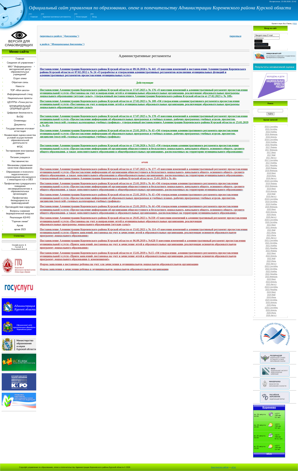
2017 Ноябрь (271, 163)
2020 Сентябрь (271, 220)
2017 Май (271, 155)
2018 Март (271, 173)
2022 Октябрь (271, 269)
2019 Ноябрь (271, 204)
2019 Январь (271, 183)
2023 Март (271, 279)
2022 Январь (271, 251)
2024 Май (271, 295)
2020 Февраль (271, 207)
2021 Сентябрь (271, 240)
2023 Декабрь (271, 289)
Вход (94, 17)
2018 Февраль (271, 170)
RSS (295, 23)
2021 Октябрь (271, 243)
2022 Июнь (271, 261)
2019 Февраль (271, 186)
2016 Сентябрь (271, 139)
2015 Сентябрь (271, 127)
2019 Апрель (271, 191)
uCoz (233, 467)
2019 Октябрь (271, 202)
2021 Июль (271, 235)
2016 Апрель (271, 137)
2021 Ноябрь (271, 245)
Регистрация (81, 17)
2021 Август (271, 238)
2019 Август (271, 196)
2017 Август (271, 158)
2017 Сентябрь (271, 160)
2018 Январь (271, 168)
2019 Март (271, 189)
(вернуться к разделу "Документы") (59, 36)
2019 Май (271, 194)
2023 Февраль (271, 276)
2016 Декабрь (271, 145)
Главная (34, 17)
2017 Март (271, 152)
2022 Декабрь (271, 274)
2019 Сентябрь (271, 199)
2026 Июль (271, 313)
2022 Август (271, 264)
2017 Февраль (271, 150)
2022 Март (271, 253)
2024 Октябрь (271, 300)
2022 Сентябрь (271, 266)
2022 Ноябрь (271, 271)
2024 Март (271, 292)
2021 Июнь (271, 233)
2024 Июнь (271, 297)
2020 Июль (271, 214)
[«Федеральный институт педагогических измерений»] (274, 367)
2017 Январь (271, 147)
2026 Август (271, 315)
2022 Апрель (271, 256)
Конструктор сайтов (220, 467)
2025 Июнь (271, 305)
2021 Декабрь (271, 248)
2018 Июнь (271, 176)
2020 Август (271, 217)
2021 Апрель (271, 227)
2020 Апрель (271, 212)
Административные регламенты (57, 17)
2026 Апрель (271, 310)
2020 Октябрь (271, 222)
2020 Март (271, 209)
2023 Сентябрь (271, 287)
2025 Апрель (271, 302)
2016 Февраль (271, 134)
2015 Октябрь (271, 129)
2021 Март (271, 225)
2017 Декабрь (271, 165)
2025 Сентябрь (271, 308)
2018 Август (271, 178)
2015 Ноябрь (271, 132)
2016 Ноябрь (271, 142)
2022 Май (271, 258)
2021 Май (271, 230)
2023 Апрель (271, 282)
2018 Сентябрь (271, 181)
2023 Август (271, 284)
